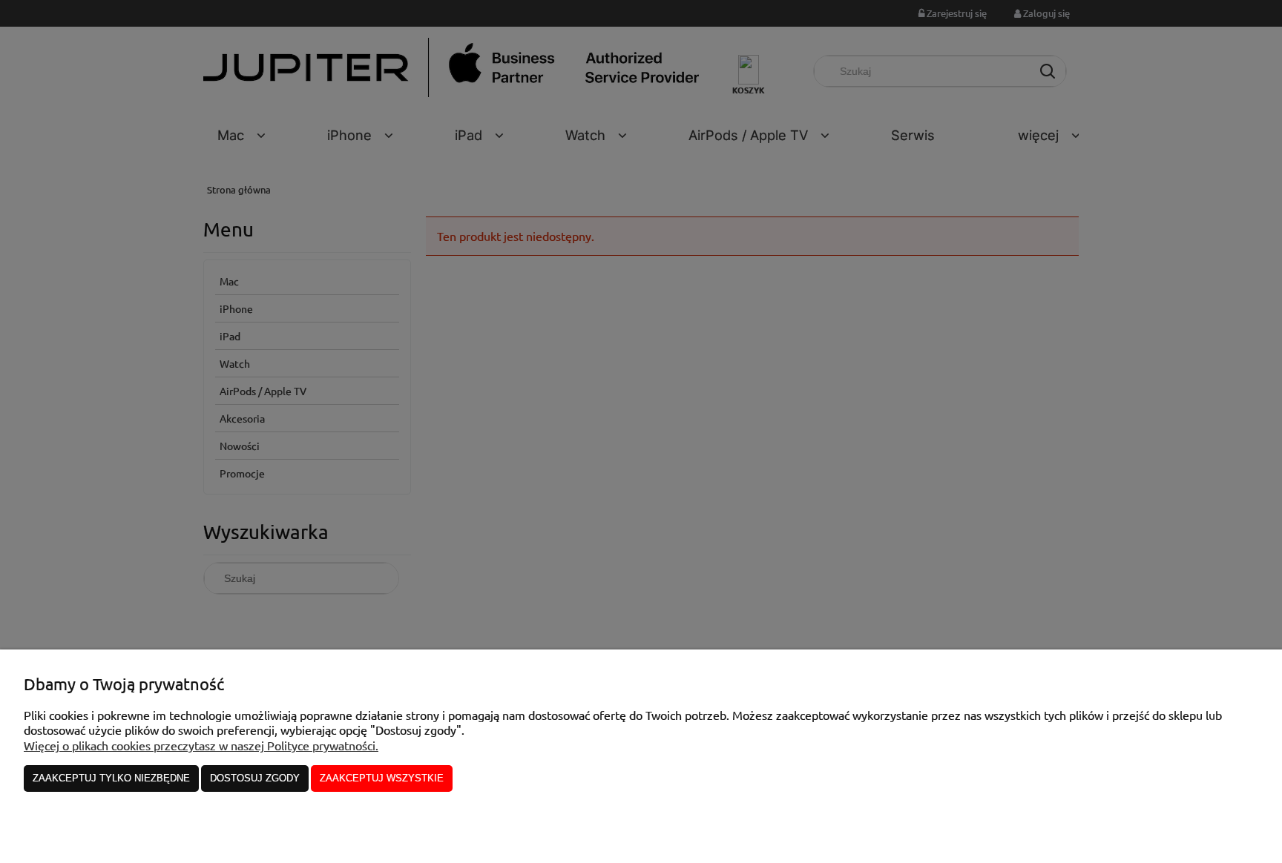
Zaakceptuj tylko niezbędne (111, 778)
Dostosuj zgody (255, 778)
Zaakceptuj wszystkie (382, 778)
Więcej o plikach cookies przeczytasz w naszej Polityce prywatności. (201, 745)
